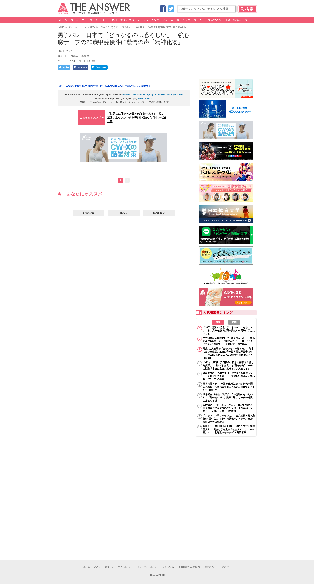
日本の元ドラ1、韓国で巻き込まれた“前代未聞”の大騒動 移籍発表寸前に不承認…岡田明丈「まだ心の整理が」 (229, 386)
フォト (249, 20)
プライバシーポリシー (148, 567)
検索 (247, 9)
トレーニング (151, 20)
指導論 (237, 20)
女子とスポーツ (130, 20)
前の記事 (158, 213)
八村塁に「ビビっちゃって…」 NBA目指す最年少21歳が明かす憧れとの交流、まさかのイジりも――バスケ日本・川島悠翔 (228, 408)
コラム (74, 20)
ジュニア (199, 20)
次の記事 (89, 213)
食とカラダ (183, 20)
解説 (114, 20)
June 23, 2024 (145, 98)
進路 (227, 20)
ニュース (87, 20)
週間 (218, 322)
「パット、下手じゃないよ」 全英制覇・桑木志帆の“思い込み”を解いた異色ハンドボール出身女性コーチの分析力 (229, 418)
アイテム (167, 20)
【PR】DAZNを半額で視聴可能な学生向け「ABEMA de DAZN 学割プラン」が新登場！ (104, 85)
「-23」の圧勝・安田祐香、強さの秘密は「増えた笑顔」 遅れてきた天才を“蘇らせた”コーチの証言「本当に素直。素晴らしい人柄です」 (228, 365)
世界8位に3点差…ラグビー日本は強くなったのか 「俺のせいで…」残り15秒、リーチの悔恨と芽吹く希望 (228, 397)
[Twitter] (171, 9)
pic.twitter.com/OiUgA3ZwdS (168, 94)
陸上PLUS (102, 20)
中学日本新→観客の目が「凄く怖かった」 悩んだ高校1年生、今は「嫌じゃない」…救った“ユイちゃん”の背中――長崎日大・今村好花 (229, 341)
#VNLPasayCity (145, 94)
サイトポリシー (125, 567)
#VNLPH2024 (129, 94)
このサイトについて (104, 567)
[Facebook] (163, 9)
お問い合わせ (211, 567)
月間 (234, 322)
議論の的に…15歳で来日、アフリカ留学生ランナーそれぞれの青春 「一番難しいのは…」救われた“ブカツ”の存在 (229, 376)
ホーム (63, 20)
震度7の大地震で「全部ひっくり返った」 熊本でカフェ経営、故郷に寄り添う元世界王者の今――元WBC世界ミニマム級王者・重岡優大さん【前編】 (228, 353)
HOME (61, 27)
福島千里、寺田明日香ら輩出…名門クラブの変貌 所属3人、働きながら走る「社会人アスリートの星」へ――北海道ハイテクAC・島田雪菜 (229, 429)
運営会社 (226, 567)
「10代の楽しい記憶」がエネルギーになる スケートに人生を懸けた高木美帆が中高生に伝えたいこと (229, 330)
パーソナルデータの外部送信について (181, 567)
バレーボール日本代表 (83, 61)
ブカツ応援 (214, 20)
